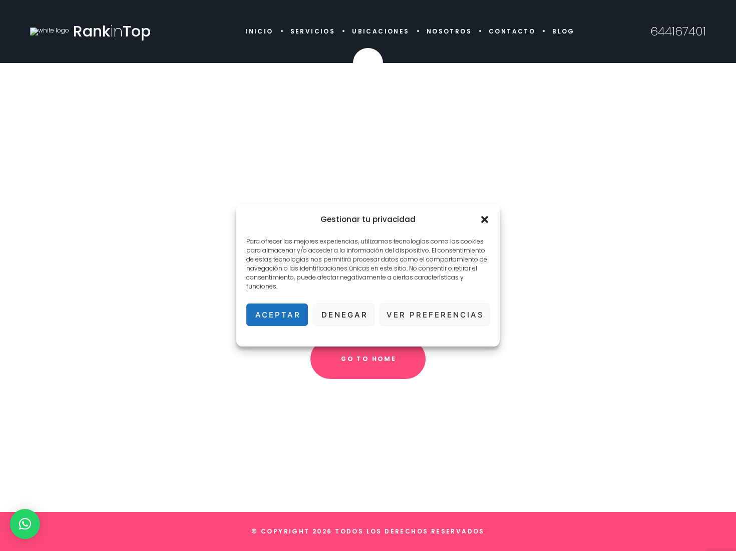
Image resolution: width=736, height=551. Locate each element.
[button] (485, 219)
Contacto (512, 31)
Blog (563, 31)
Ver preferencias (435, 315)
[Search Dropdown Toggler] (368, 63)
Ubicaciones (380, 31)
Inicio (259, 31)
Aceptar (278, 315)
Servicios (312, 31)
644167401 (678, 31)
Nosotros (449, 31)
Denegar (344, 315)
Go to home (368, 358)
